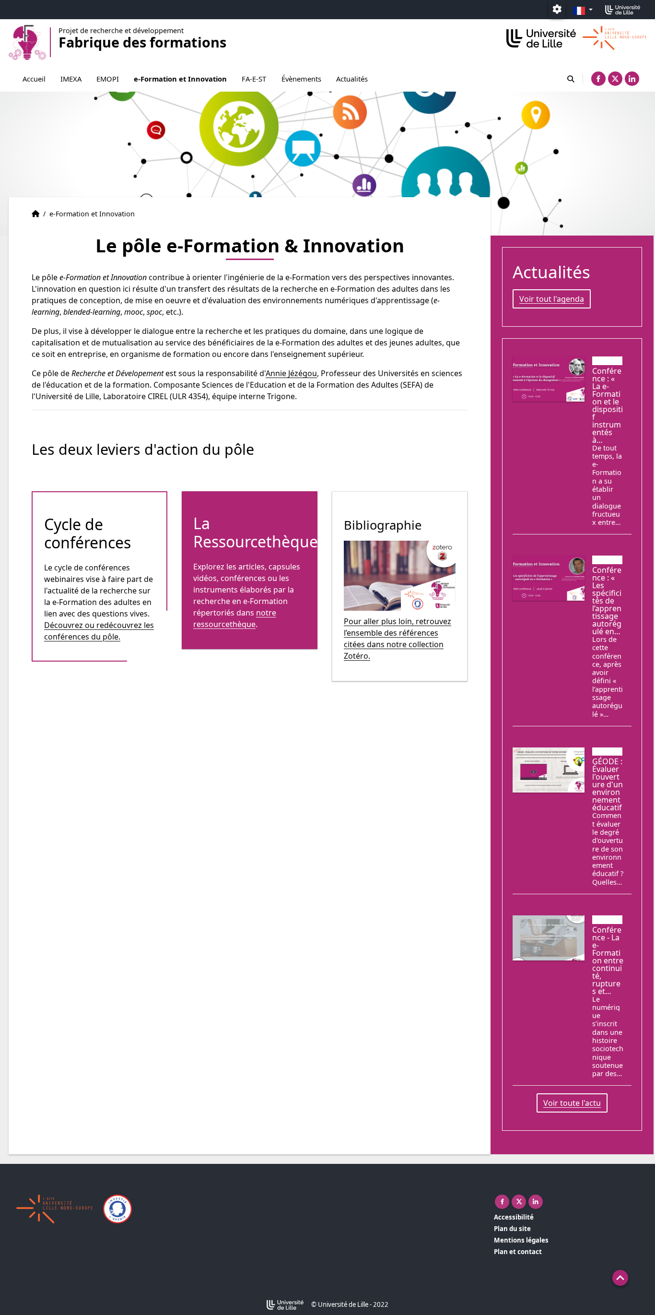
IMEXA (71, 78)
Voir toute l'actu (572, 1103)
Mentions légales (521, 1240)
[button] (620, 1277)
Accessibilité (514, 1217)
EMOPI (107, 78)
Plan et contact (518, 1251)
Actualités (352, 78)
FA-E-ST (254, 78)
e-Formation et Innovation (180, 78)
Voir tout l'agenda (551, 299)
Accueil (34, 78)
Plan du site (512, 1228)
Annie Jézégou (291, 373)
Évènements (301, 78)
